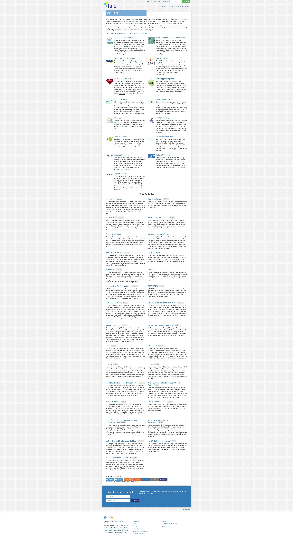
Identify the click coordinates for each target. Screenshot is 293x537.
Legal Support (145, 33)
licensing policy (123, 532)
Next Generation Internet (166, 136)
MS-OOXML (152, 346)
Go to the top (186, 509)
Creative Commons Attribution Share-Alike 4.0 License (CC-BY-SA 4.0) (116, 529)
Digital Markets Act (164, 99)
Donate (186, 1)
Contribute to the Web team (169, 523)
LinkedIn (146, 479)
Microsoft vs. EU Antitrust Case (118, 286)
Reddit (137, 479)
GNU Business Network (157, 402)
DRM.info (151, 269)
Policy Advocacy (134, 33)
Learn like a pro (154, 253)
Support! (163, 479)
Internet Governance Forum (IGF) (161, 325)
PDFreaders (110, 269)
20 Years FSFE (111, 217)
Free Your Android (121, 136)
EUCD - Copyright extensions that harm (121, 441)
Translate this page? (167, 526)
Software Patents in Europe (159, 234)
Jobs (134, 523)
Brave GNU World (113, 402)
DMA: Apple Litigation (165, 79)
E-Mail (155, 479)
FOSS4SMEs (153, 286)
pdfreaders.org (126, 280)
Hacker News (128, 479)
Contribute (179, 6)
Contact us (136, 521)
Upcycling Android (155, 199)
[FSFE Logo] (110, 4)
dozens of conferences (178, 26)
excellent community (132, 28)
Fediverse (111, 479)
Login (150, 1)
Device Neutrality (121, 99)
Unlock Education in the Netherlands (162, 303)
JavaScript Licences (138, 533)
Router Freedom (162, 118)
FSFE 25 (117, 118)
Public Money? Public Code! (125, 38)
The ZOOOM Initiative (114, 253)
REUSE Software (162, 58)
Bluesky (119, 479)
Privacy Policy (137, 529)
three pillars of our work (132, 21)
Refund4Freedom (163, 155)
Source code (165, 521)
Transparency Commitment (140, 531)
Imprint (135, 526)
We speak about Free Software (118, 458)
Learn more (136, 481)
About (163, 6)
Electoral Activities (113, 234)
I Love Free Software (122, 79)
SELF (108, 346)
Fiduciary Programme (114, 199)
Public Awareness (120, 33)
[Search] (168, 1)
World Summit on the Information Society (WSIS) (164, 384)
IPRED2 (109, 364)
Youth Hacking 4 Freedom (124, 58)
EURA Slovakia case (114, 303)
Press (187, 6)
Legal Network (120, 174)
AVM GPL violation (113, 325)
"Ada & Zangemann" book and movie (171, 38)
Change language (161, 1)
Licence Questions (121, 155)
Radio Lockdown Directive (158, 217)
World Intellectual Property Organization (122, 383)
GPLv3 (150, 364)
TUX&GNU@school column (159, 441)
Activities (171, 6)
